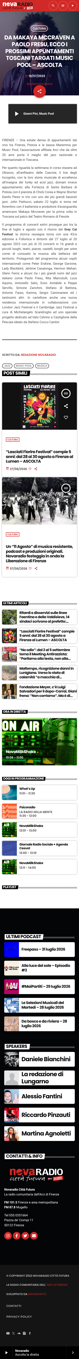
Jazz (7, 365)
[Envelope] (34, 1236)
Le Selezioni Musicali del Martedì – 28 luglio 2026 (42, 1005)
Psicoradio (27, 807)
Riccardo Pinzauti (45, 1115)
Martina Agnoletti (46, 1133)
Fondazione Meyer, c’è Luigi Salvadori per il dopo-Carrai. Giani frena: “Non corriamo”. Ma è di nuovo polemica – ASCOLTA (48, 693)
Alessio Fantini (41, 1096)
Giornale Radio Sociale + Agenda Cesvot (43, 846)
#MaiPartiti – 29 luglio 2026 (45, 986)
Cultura (39, 28)
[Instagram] (8, 1236)
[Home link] (17, 6)
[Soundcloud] (19, 1333)
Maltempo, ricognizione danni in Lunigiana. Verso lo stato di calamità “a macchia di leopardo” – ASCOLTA (46, 675)
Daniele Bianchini (45, 1059)
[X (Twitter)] (13, 1333)
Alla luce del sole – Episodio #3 (45, 968)
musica (42, 365)
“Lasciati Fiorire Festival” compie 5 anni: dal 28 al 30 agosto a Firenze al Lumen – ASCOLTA (39, 456)
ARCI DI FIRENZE (57, 1285)
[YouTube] (8, 1333)
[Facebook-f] (16, 1236)
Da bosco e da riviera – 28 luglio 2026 (44, 1024)
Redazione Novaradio (38, 355)
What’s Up (27, 789)
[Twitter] (25, 1236)
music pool (24, 365)
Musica (12, 739)
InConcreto (37, 1294)
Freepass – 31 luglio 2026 (43, 949)
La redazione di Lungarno (42, 1077)
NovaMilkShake (21, 752)
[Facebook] (30, 1333)
